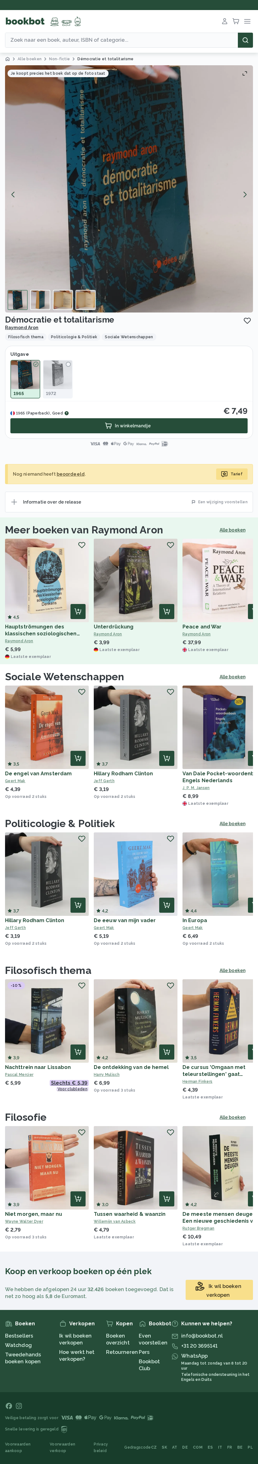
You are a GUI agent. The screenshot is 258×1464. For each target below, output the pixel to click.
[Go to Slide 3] (63, 300)
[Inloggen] (224, 21)
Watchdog (18, 1345)
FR (229, 1447)
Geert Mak (15, 781)
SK (164, 1447)
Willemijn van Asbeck (115, 1221)
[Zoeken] (245, 40)
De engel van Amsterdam (38, 774)
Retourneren (122, 1352)
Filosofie (26, 1117)
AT (174, 1447)
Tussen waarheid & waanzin (130, 1214)
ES (210, 1447)
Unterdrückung (113, 627)
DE (185, 1447)
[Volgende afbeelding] (244, 194)
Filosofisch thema (48, 970)
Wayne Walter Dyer (24, 1221)
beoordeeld (71, 474)
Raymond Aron (21, 327)
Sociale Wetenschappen (64, 676)
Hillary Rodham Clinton (123, 774)
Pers (144, 1352)
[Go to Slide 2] (40, 300)
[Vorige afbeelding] (13, 194)
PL (250, 1447)
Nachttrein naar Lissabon (38, 1067)
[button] (129, 189)
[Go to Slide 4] (86, 300)
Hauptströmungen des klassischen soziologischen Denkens (41, 634)
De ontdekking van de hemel (131, 1067)
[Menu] (247, 21)
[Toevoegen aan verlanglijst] (247, 320)
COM (198, 1447)
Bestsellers (19, 1336)
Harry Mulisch (107, 1074)
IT (220, 1447)
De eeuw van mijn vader (125, 920)
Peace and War (202, 627)
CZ (154, 1447)
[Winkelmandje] (236, 21)
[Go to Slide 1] (18, 300)
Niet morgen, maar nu (33, 1214)
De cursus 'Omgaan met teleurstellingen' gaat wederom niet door (213, 1074)
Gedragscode (137, 1447)
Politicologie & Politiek (60, 823)
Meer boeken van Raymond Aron (84, 530)
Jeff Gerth (104, 781)
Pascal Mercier (19, 1074)
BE (240, 1447)
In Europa (194, 920)
